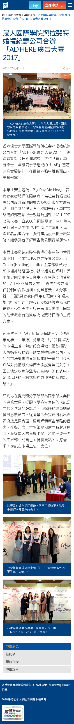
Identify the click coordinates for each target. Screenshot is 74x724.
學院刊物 (12, 661)
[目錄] (70, 5)
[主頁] (3, 15)
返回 (68, 68)
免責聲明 (54, 685)
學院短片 (12, 669)
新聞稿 (10, 654)
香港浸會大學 (10, 685)
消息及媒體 (15, 15)
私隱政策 (41, 685)
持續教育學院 (26, 685)
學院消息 (29, 15)
